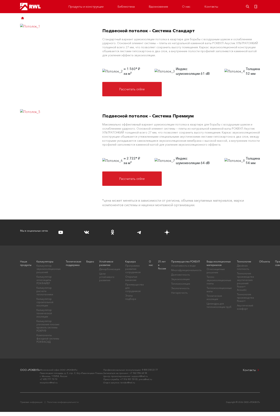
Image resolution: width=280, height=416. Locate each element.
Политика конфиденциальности (63, 402)
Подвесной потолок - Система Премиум (148, 116)
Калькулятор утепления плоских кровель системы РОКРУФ (47, 325)
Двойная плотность (243, 267)
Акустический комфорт (245, 307)
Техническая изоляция (214, 297)
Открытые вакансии (131, 278)
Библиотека (126, 6)
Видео (90, 261)
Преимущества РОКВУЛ (185, 261)
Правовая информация (31, 402)
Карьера (130, 261)
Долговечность (180, 274)
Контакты (211, 6)
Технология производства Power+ (245, 297)
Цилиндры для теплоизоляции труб (219, 305)
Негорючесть (179, 292)
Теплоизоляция (180, 283)
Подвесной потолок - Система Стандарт (148, 30)
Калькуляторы (44, 261)
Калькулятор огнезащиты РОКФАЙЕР (44, 280)
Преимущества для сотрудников (134, 288)
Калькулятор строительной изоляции (44, 302)
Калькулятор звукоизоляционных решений (48, 269)
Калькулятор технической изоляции (44, 313)
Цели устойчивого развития (106, 277)
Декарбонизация (109, 269)
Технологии (244, 261)
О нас (186, 6)
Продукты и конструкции (86, 6)
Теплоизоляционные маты (219, 289)
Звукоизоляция (180, 279)
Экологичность (180, 288)
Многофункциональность (186, 270)
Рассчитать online (132, 89)
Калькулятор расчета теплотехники (44, 291)
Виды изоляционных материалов (219, 263)
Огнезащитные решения (216, 271)
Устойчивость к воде (183, 265)
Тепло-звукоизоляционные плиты (219, 280)
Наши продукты (25, 263)
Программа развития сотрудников (133, 269)
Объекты (264, 261)
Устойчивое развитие (106, 263)
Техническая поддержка (73, 263)
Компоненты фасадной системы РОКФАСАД (47, 338)
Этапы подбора (130, 297)
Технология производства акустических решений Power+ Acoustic (245, 281)
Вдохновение (158, 6)
